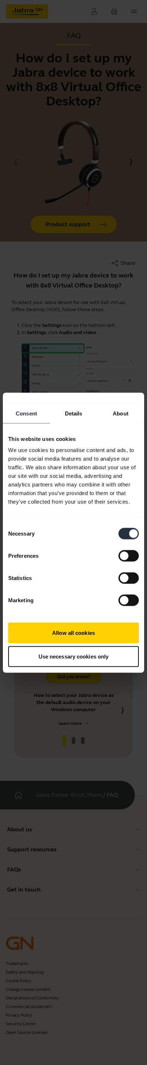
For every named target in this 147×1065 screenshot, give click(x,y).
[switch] (128, 556)
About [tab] (120, 413)
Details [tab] (73, 413)
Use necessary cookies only (74, 656)
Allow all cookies (73, 633)
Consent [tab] (26, 413)
